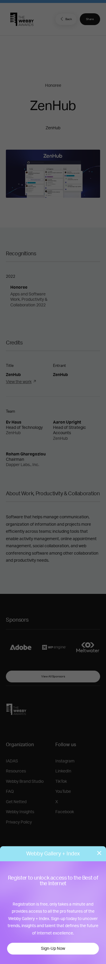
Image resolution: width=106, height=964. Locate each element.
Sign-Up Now (53, 949)
